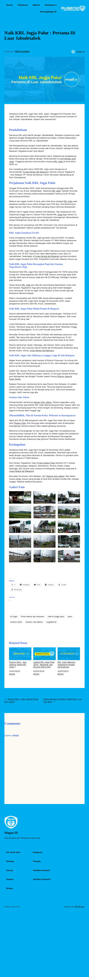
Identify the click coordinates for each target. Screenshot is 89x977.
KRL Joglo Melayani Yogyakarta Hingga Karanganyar (66, 664)
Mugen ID (11, 833)
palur (70, 616)
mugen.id (80, 51)
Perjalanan (22, 51)
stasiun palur (16, 622)
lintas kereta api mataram (32, 616)
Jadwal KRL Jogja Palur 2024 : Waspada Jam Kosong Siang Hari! (44, 664)
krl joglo (13, 616)
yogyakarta (51, 622)
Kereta (12, 674)
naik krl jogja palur (56, 616)
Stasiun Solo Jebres (43, 402)
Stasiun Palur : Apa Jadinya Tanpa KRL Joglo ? (17, 664)
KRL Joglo (58, 161)
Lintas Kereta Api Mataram (36, 172)
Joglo (59, 214)
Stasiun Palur (20, 423)
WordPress (80, 906)
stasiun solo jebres (34, 622)
